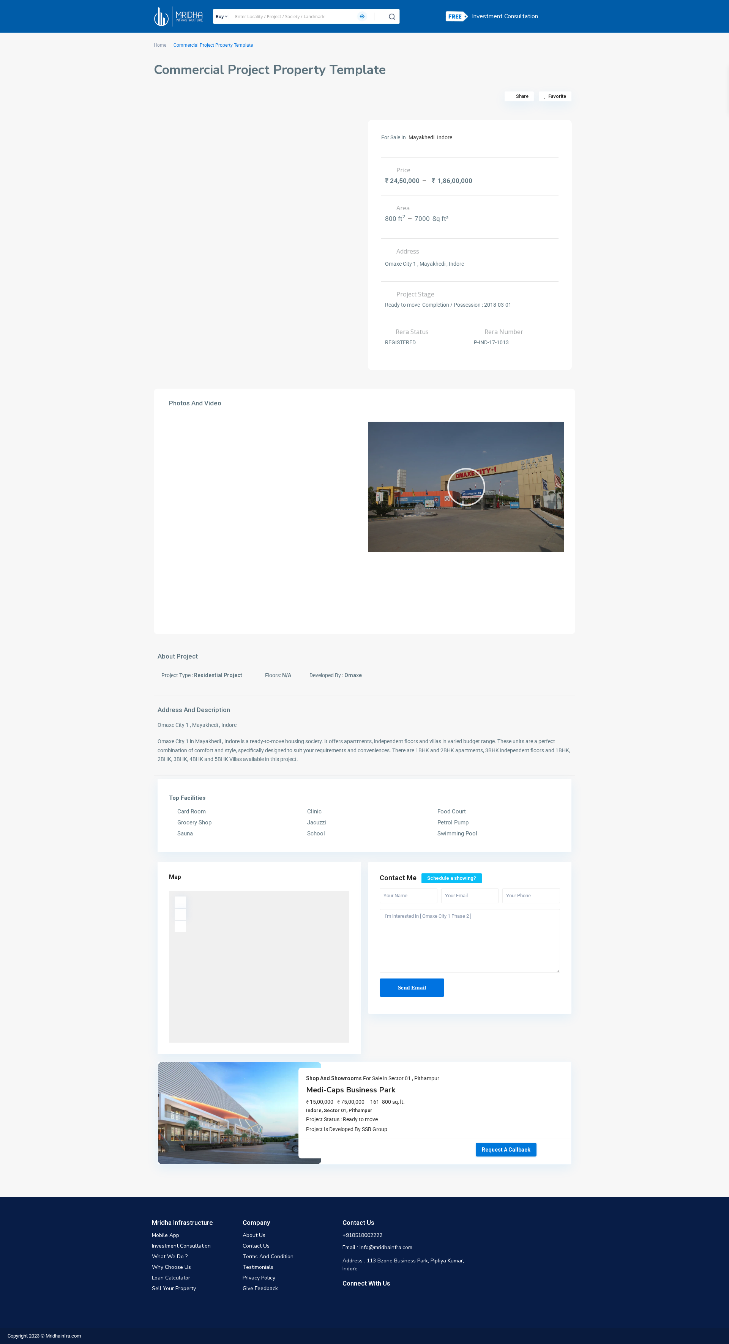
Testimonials (258, 1267)
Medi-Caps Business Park (350, 1090)
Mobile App (165, 1235)
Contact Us (256, 1245)
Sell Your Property (174, 1288)
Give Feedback (260, 1288)
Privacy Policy (259, 1277)
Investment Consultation (505, 16)
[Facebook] (347, 1299)
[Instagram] (360, 1299)
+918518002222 (362, 1235)
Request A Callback (506, 1150)
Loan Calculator (171, 1277)
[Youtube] (373, 1299)
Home (160, 45)
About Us (254, 1235)
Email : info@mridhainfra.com (377, 1247)
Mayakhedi (421, 137)
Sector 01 (399, 1078)
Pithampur (426, 1078)
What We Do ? (170, 1256)
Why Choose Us (171, 1267)
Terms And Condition (268, 1256)
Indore (444, 137)
